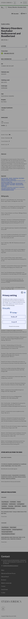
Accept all (14, 322)
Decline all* (14, 317)
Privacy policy (6, 308)
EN (24, 292)
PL (22, 292)
